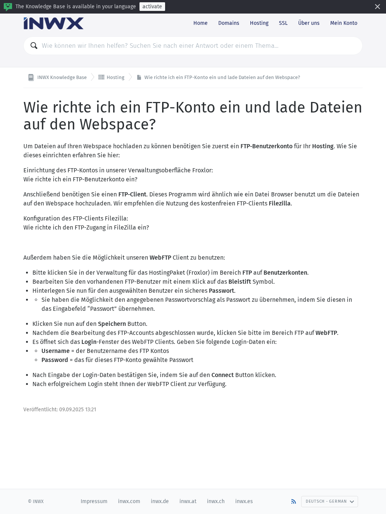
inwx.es (244, 501)
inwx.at (187, 501)
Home (200, 23)
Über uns (309, 23)
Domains (228, 23)
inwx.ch (216, 501)
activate (152, 6)
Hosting (259, 23)
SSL (283, 23)
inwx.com (129, 501)
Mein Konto (343, 23)
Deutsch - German (326, 501)
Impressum (94, 501)
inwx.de (160, 501)
